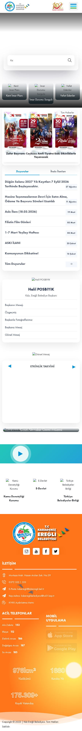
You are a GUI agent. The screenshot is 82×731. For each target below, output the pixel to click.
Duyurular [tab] (22, 171)
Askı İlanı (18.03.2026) (40, 211)
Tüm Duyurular (15, 264)
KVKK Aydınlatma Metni (21, 602)
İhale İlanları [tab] (58, 171)
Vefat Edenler (67, 95)
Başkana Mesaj (13, 327)
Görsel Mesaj (12, 334)
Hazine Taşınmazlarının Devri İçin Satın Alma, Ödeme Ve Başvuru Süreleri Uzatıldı (40, 199)
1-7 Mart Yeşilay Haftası (40, 232)
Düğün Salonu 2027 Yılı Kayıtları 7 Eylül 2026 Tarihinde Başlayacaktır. (41, 184)
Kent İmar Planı (14, 95)
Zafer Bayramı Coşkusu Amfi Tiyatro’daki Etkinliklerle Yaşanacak (41, 155)
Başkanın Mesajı (14, 305)
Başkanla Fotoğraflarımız (18, 319)
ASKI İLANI (40, 243)
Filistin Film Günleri (40, 222)
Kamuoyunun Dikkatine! (40, 253)
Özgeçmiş (10, 312)
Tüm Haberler (67, 112)
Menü (73, 6)
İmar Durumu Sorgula (41, 99)
